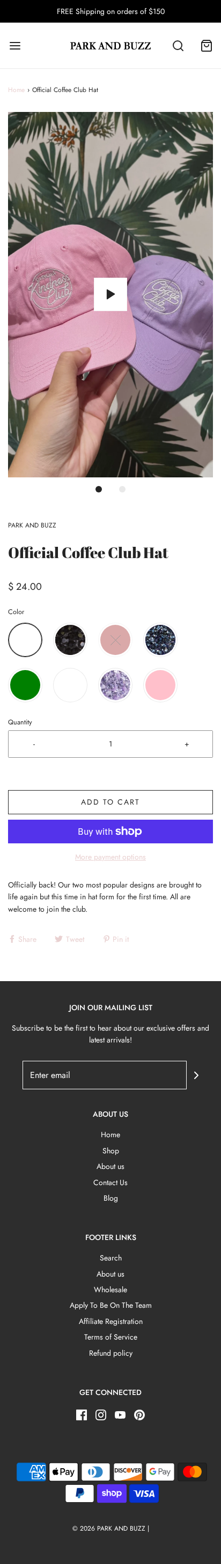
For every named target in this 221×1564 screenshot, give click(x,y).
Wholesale (110, 1289)
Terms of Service (110, 1336)
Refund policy (110, 1353)
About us (110, 1166)
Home (16, 90)
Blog (111, 1198)
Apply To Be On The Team (111, 1305)
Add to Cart (110, 802)
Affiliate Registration (111, 1321)
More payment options (110, 856)
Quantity (20, 722)
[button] (110, 294)
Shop (110, 1150)
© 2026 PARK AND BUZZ (108, 1528)
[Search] (178, 45)
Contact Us (110, 1182)
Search (111, 1257)
